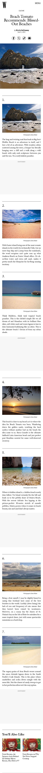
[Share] (13, 38)
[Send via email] (29, 38)
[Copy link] (24, 38)
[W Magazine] (4, 5)
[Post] (19, 38)
